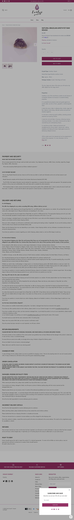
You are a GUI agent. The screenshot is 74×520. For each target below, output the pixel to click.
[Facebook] (54, 509)
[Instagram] (56, 509)
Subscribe (55, 505)
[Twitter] (52, 509)
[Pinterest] (58, 509)
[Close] (69, 490)
